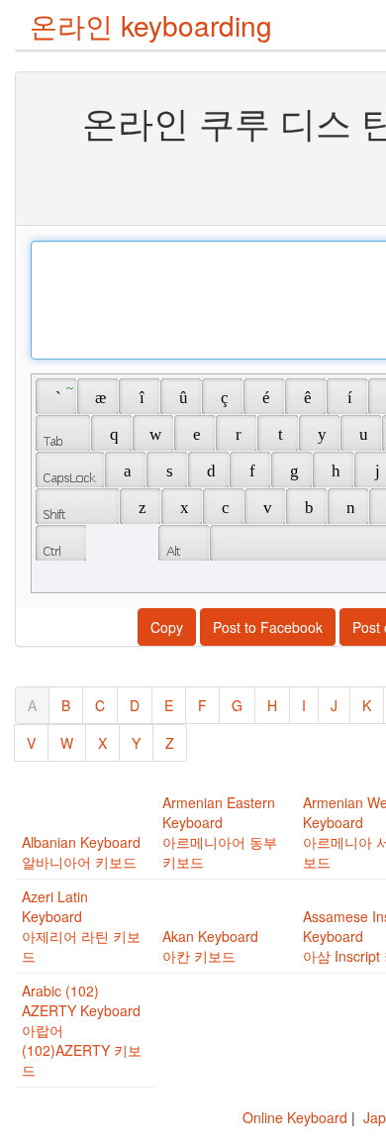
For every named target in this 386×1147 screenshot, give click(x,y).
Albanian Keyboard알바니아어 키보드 (81, 852)
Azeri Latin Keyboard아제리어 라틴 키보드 (81, 926)
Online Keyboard (294, 1117)
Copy (166, 627)
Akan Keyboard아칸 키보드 (210, 946)
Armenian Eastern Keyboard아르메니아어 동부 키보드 (219, 832)
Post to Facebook (268, 627)
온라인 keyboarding (151, 25)
